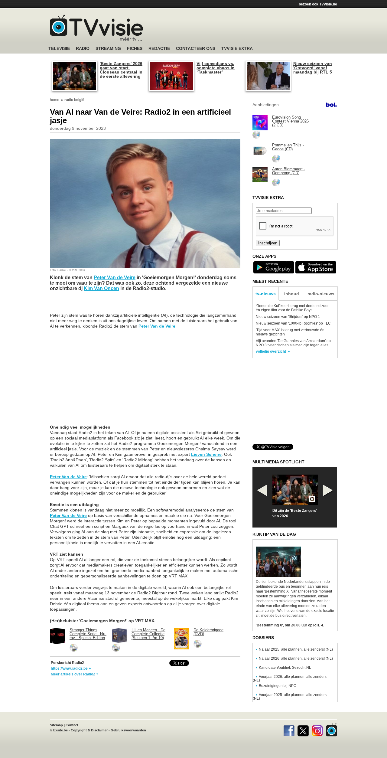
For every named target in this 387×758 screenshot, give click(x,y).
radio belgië (74, 100)
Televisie (59, 48)
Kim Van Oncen (101, 288)
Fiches (134, 48)
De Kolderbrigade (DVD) (208, 632)
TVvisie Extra (237, 48)
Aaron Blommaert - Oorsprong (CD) (288, 171)
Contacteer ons (195, 48)
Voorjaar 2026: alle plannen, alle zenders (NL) (290, 678)
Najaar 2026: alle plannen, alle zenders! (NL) (296, 658)
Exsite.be (60, 730)
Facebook (288, 730)
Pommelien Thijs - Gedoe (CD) (288, 147)
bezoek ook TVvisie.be (318, 4)
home (54, 100)
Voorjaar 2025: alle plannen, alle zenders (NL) (290, 697)
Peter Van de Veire (114, 277)
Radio (82, 48)
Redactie (159, 48)
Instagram (317, 730)
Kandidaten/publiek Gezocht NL (285, 667)
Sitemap (56, 725)
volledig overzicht (271, 351)
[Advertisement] (251, 29)
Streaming (108, 48)
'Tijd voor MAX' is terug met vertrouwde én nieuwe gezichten (290, 332)
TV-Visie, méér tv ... (96, 28)
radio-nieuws (320, 293)
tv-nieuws (265, 293)
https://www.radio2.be (69, 668)
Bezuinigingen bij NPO (277, 686)
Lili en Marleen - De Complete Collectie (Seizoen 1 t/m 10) (148, 634)
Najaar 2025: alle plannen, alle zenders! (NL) (296, 649)
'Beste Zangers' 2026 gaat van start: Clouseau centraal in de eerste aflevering (121, 69)
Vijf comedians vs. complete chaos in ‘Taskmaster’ (216, 67)
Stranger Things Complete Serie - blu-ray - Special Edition (88, 634)
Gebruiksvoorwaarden (128, 730)
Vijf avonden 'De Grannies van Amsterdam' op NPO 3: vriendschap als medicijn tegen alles (293, 343)
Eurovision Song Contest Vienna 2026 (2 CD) (290, 121)
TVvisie (331, 730)
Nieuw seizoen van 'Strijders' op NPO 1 (288, 317)
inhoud (291, 293)
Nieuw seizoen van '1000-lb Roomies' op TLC (293, 323)
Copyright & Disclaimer (89, 730)
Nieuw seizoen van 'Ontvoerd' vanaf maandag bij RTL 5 (312, 67)
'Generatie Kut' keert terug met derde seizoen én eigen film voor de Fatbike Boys (293, 308)
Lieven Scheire (206, 454)
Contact (72, 725)
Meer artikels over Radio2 (73, 674)
